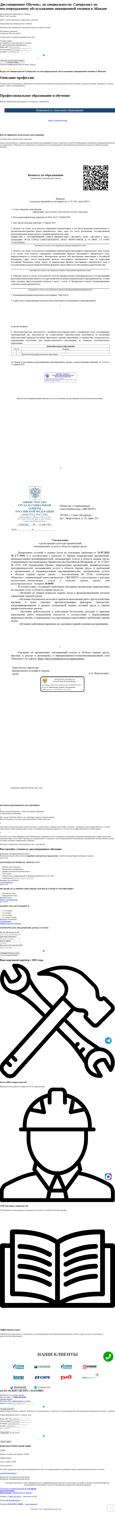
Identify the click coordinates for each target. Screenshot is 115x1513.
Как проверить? (31, 1504)
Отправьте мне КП (7, 1409)
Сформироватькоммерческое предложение (10, 922)
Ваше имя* (4, 47)
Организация (5, 49)
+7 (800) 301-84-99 (19, 1397)
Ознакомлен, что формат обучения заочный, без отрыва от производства (59, 58)
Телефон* (3, 52)
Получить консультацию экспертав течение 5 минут (12, 61)
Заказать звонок (6, 1399)
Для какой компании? (8, 937)
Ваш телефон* (5, 941)
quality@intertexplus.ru (8, 1473)
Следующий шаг (6, 882)
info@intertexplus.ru (13, 1500)
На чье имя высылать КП (9, 932)
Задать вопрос (6, 1441)
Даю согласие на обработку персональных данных (58, 55)
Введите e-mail (6, 1403)
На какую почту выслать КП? (11, 945)
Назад (2, 900)
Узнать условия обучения (57, 120)
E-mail (2, 1426)
